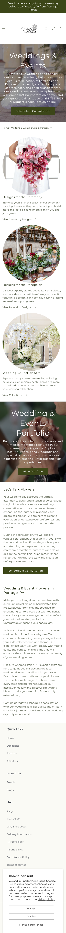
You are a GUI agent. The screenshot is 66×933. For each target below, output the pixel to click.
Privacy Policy (46, 899)
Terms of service (16, 864)
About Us (12, 761)
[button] (46, 28)
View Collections (12, 395)
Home (6, 128)
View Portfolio (33, 471)
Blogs (10, 790)
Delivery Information (19, 834)
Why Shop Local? (17, 826)
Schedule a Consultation (33, 111)
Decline (31, 916)
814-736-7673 (53, 98)
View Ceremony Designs (17, 219)
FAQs (10, 811)
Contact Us (13, 819)
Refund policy (15, 849)
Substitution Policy (18, 857)
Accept (31, 908)
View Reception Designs (17, 307)
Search (11, 782)
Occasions (13, 745)
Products (12, 753)
